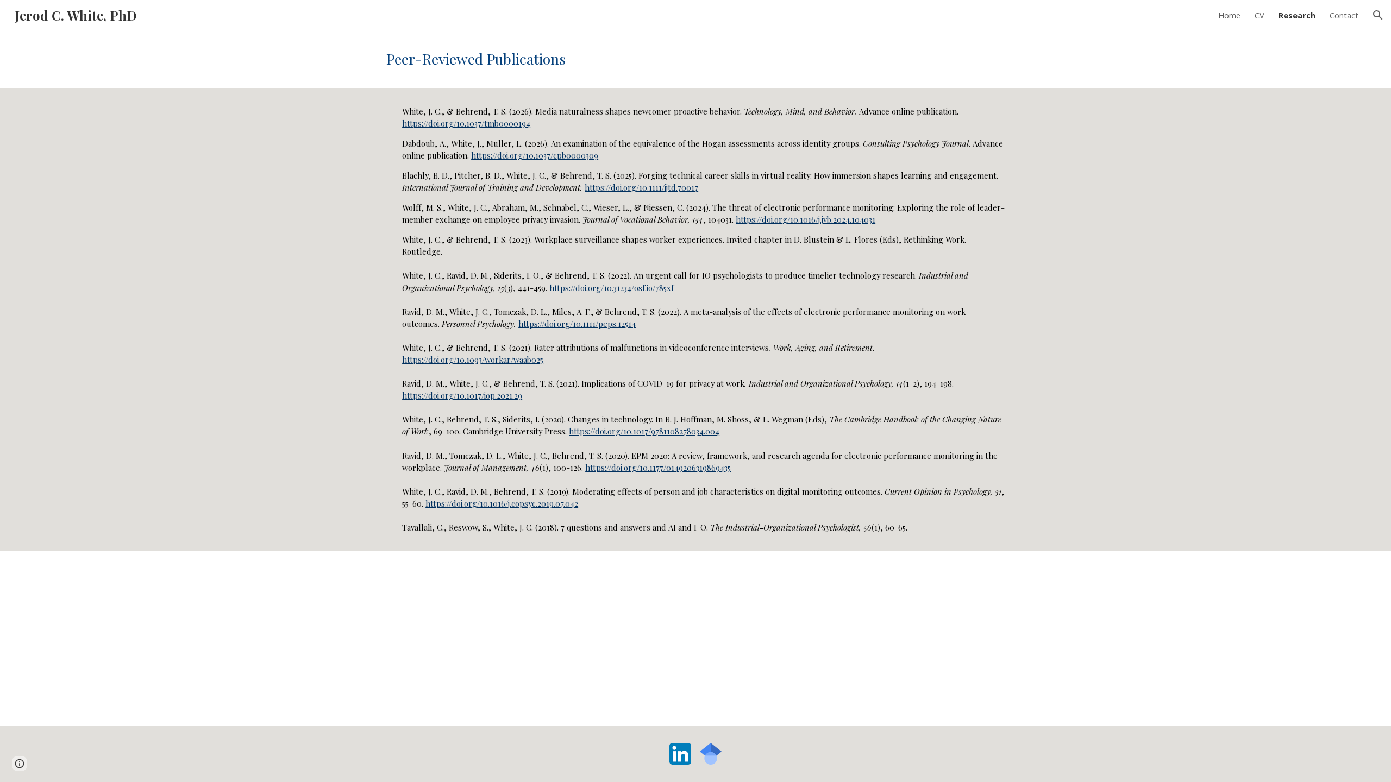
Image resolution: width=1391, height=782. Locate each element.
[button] (1378, 15)
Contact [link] (1344, 15)
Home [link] (1229, 15)
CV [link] (1259, 15)
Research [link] (1297, 15)
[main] (695, 59)
